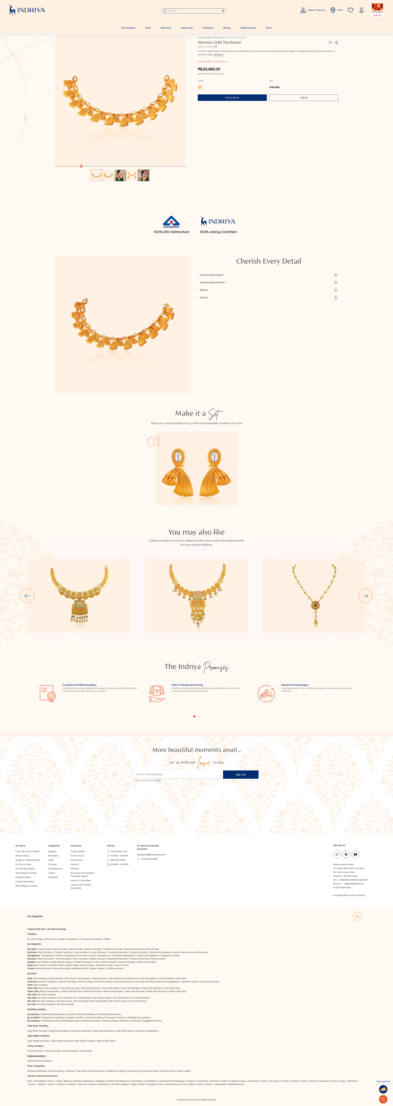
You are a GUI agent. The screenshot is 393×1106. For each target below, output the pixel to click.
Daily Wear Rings (124, 1031)
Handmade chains (61, 968)
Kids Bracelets (157, 958)
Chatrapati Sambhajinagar (172, 1081)
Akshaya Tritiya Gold (76, 1071)
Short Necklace (45, 952)
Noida (134, 1084)
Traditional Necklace (118, 952)
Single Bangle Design (61, 962)
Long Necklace (81, 952)
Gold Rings (70, 978)
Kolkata (71, 1084)
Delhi (224, 1081)
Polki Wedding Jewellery (109, 1014)
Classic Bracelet (98, 958)
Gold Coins (181, 978)
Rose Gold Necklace (152, 988)
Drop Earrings (44, 949)
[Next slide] (365, 595)
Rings (40, 939)
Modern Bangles (127, 962)
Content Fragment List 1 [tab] (194, 716)
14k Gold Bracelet (65, 1004)
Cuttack (191, 1081)
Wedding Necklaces (91, 1020)
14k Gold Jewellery (46, 1004)
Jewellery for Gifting (116, 1071)
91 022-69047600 (342, 887)
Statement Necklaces (160, 952)
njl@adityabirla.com (354, 883)
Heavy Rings (86, 1051)
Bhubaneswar (123, 1081)
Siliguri (192, 1084)
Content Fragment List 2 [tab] (199, 716)
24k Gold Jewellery (46, 994)
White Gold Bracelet (135, 991)
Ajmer (51, 1081)
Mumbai (115, 1084)
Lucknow (81, 1084)
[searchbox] (194, 10)
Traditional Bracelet (139, 958)
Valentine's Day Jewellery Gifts (143, 1071)
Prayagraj (151, 1084)
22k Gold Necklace (139, 998)
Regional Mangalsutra (148, 955)
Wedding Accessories (130, 1020)
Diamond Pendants (209, 981)
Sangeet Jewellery (75, 1017)
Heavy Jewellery (35, 1046)
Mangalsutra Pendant (52, 955)
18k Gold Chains (64, 1001)
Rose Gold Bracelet (90, 988)
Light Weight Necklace (38, 1041)
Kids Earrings (152, 949)
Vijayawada (220, 1084)
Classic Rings (71, 965)
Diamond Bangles (103, 981)
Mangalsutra (73, 939)
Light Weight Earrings (62, 1041)
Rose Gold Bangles (130, 988)
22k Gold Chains (121, 998)
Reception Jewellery (115, 1017)
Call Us (304, 97)
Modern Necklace (182, 952)
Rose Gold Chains (111, 988)
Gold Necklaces (116, 978)
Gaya (243, 1081)
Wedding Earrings (51, 1020)
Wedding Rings (110, 1020)
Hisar (304, 1081)
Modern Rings (87, 965)
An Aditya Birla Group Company (349, 895)
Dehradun (215, 1081)
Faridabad (233, 1081)
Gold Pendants (166, 978)
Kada (96, 962)
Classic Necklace (139, 952)
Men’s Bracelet (80, 958)
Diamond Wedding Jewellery (81, 1014)
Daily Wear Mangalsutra (146, 1031)
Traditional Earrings (112, 949)
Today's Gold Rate (36, 929)
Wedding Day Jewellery (139, 1017)
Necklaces (219, 37)
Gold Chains (132, 978)
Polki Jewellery (40, 985)
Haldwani (295, 1081)
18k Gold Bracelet (118, 1001)
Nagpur (125, 1084)
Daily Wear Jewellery (37, 1025)
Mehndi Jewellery (95, 1017)
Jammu (31, 1084)
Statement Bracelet (117, 958)
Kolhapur (61, 1084)
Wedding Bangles (70, 1020)
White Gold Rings (177, 991)
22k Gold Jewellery (46, 998)
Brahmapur (137, 1081)
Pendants (86, 939)
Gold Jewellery (40, 978)
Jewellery (209, 37)
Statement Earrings (134, 949)
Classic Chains (97, 968)
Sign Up (241, 774)
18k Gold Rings (81, 1001)
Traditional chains (114, 968)
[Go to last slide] (27, 595)
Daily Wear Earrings (37, 1031)
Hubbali (312, 1081)
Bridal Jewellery (56, 1071)
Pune (160, 1084)
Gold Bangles (83, 978)
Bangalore (88, 1081)
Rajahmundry (172, 1084)
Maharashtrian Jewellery (39, 1061)
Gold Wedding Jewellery (53, 1014)
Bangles (61, 939)
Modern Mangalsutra (99, 955)
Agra (29, 1081)
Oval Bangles (42, 962)
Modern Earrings (92, 949)
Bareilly (78, 1081)
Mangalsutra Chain (170, 955)
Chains (107, 939)
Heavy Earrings (53, 1051)
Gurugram (274, 1081)
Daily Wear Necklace (103, 1031)
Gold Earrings (56, 978)
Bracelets (97, 939)
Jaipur (343, 1081)
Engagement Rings (152, 1020)
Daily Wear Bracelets (80, 1031)
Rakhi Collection (96, 1071)
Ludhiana (92, 1084)
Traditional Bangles (82, 962)
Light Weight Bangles (84, 1041)
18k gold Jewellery (46, 1001)
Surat (200, 1084)
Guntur (263, 1081)
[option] (97, 175)
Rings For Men (121, 965)
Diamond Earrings (67, 981)
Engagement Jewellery (53, 1017)
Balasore (68, 1081)
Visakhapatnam (236, 1084)
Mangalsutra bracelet (76, 955)
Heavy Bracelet (70, 1051)
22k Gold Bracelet (102, 998)
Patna (141, 1084)
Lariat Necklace (98, 952)
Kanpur (51, 1084)
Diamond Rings (85, 981)
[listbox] (120, 173)
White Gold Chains (93, 991)
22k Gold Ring (65, 998)
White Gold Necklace (156, 991)
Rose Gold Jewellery (48, 988)
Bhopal (110, 1081)
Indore (334, 1081)
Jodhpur (42, 1084)
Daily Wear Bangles (58, 1031)
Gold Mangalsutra (149, 978)
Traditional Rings (55, 965)
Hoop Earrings (60, 949)
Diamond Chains (190, 981)
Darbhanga (202, 1081)
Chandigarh (151, 1081)
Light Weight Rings (106, 1041)
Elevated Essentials (36, 1071)
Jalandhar (352, 1081)
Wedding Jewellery (36, 1009)
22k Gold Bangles (82, 998)
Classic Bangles (109, 962)
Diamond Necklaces (145, 981)
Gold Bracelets (99, 978)
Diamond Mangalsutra (168, 981)
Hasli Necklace (200, 952)
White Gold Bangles (113, 991)
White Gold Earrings (72, 991)
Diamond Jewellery (46, 981)
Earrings (31, 939)
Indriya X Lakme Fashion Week (175, 1071)
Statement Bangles (146, 962)
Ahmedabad (40, 1081)
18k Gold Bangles (98, 1001)
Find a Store (232, 97)
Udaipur (209, 1084)
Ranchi (183, 1084)
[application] (120, 100)
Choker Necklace (63, 952)
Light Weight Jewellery (38, 1035)
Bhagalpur (100, 1081)
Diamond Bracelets (123, 981)
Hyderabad (324, 1081)
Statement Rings (104, 965)
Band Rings (39, 965)
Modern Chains (42, 968)
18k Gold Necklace (137, 1001)
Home (200, 37)
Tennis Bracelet (63, 958)
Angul (59, 1081)
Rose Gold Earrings (69, 988)
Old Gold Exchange (56, 929)
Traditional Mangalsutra (123, 955)
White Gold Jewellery (49, 991)
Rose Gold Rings (172, 988)
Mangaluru (104, 1084)
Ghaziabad (253, 1081)
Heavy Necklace (35, 1051)
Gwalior (285, 1081)
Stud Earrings (75, 949)
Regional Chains (80, 968)
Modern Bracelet (45, 958)
